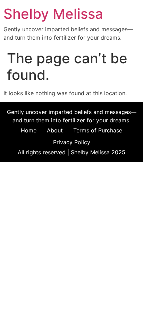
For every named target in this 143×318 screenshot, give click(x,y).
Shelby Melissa (53, 13)
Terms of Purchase (97, 130)
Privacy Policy (71, 142)
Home (28, 130)
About (55, 130)
